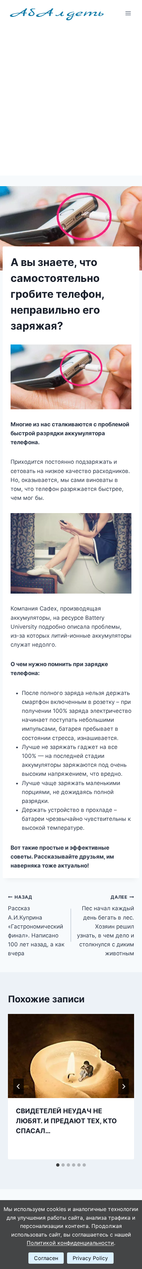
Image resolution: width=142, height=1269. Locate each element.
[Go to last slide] (18, 1086)
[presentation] (71, 1056)
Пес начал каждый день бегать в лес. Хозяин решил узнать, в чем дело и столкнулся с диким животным (105, 925)
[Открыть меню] (128, 13)
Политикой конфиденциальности (70, 1243)
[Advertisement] (71, 101)
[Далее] (123, 1086)
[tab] (57, 1165)
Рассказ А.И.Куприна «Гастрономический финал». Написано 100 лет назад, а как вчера (36, 925)
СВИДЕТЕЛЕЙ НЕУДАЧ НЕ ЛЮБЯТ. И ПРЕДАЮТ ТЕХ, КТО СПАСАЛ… (66, 1121)
